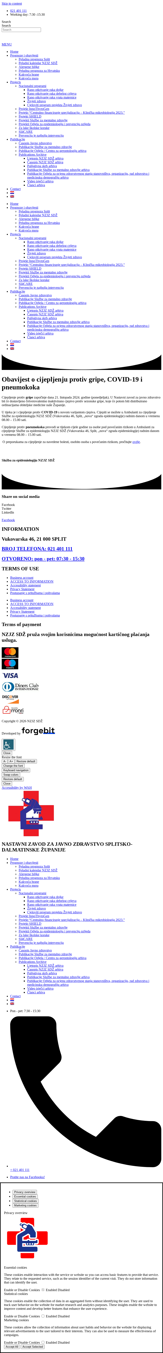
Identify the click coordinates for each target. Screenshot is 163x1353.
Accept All (12, 1346)
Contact (15, 189)
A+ (11, 761)
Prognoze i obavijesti (24, 55)
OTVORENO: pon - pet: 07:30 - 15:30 (43, 558)
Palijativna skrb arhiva (42, 166)
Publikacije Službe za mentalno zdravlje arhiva (58, 170)
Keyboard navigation (15, 770)
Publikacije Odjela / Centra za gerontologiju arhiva (52, 151)
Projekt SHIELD (30, 116)
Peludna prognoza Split (34, 59)
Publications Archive (32, 154)
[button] (81, 505)
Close (6, 753)
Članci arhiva (36, 185)
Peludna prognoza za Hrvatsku (39, 70)
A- (4, 761)
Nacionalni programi (32, 86)
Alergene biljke (29, 67)
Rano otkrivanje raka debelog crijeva (51, 93)
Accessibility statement (25, 585)
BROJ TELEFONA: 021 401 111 (37, 548)
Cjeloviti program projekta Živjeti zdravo (54, 105)
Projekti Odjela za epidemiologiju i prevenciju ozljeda (54, 124)
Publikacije (17, 139)
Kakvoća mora (28, 78)
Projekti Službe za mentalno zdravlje (43, 120)
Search (6, 22)
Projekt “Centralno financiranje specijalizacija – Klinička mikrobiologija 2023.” (72, 112)
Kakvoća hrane (29, 74)
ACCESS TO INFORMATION (31, 581)
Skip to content (12, 3)
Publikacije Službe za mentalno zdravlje (45, 147)
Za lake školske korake (34, 128)
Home (14, 51)
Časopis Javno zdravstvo (35, 143)
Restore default (26, 761)
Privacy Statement (22, 589)
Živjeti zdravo (36, 101)
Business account (21, 577)
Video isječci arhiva (40, 181)
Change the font (13, 765)
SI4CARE (26, 131)
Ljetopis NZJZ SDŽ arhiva (45, 158)
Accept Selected (32, 1346)
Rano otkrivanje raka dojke (45, 90)
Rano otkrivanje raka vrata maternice (51, 97)
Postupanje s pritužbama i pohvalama (35, 593)
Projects (15, 82)
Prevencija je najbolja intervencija (41, 135)
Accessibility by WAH (17, 787)
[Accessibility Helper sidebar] (8, 745)
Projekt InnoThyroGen (34, 109)
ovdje (136, 442)
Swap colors (10, 774)
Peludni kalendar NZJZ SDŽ (38, 63)
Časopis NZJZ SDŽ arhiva (45, 162)
